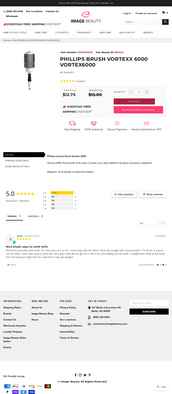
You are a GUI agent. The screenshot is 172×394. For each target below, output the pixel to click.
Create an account (146, 13)
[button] (15, 33)
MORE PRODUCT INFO (17, 166)
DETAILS (9, 154)
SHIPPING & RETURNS (17, 160)
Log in (127, 13)
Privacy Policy (68, 307)
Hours (35, 319)
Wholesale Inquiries (14, 325)
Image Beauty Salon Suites (14, 339)
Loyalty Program (12, 331)
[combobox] (142, 22)
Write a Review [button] (155, 194)
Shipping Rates (12, 307)
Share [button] (13, 264)
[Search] (165, 22)
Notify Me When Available (138, 109)
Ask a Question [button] (126, 194)
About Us (37, 307)
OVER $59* (34, 24)
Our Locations (34, 11)
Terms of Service (69, 337)
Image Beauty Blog (42, 313)
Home (6, 40)
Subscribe (149, 311)
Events (7, 347)
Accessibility (67, 331)
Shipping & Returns (71, 325)
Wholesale (12, 16)
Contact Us (52, 11)
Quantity (119, 92)
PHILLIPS (69, 72)
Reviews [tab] (12, 216)
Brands (7, 313)
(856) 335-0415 (14, 11)
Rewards (65, 313)
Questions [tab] (33, 216)
